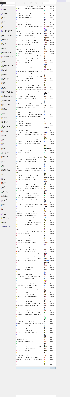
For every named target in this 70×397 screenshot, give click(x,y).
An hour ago (52, 10)
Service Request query (29, 78)
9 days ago (52, 298)
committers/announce (21, 118)
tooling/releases (20, 119)
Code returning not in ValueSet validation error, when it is (34, 85)
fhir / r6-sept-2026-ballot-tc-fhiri (31, 325)
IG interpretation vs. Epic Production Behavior (33, 249)
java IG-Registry (28, 146)
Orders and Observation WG (21, 76)
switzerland (19, 208)
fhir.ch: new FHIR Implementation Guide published (34, 359)
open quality (28, 173)
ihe (17, 287)
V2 (17, 37)
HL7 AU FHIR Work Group (30, 112)
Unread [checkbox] (34, 3)
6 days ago (52, 242)
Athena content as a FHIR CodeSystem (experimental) (34, 188)
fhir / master (28, 20)
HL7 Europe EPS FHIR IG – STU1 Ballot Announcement (34, 46)
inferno (18, 137)
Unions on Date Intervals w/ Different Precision (33, 222)
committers (19, 299)
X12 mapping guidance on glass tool (32, 296)
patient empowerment (21, 285)
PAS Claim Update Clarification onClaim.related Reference (34, 307)
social (18, 103)
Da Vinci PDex (19, 96)
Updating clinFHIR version (30, 13)
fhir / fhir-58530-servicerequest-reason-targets (33, 116)
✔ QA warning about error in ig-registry (32, 272)
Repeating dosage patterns (30, 251)
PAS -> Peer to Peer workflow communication (33, 29)
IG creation (19, 26)
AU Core (27, 298)
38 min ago (52, 6)
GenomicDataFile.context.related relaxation (33, 312)
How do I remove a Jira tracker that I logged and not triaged (34, 375)
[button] (1, 1)
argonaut (18, 73)
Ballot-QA (19, 375)
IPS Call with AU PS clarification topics (32, 274)
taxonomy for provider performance (32, 217)
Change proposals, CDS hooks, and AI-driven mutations (34, 58)
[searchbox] (53, 1)
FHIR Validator (19, 49)
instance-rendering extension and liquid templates (34, 87)
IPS (17, 19)
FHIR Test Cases (28, 128)
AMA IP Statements (29, 350)
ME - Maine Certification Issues (31, 98)
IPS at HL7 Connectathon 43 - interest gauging (33, 19)
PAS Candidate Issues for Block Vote (32, 247)
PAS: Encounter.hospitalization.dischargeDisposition (34, 8)
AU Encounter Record (29, 388)
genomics (18, 312)
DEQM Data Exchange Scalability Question (33, 155)
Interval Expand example (30, 94)
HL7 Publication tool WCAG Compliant (32, 236)
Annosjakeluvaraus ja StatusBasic (31, 213)
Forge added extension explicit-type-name (33, 303)
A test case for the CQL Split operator (32, 256)
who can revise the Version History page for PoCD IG (34, 393)
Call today (27, 154)
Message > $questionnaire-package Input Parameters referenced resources (27, 395)
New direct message (52, 395)
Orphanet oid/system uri (30, 280)
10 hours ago (52, 40)
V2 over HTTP (28, 69)
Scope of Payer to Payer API (30, 96)
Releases (27, 152)
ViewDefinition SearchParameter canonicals (33, 51)
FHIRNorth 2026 (28, 240)
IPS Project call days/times (30, 326)
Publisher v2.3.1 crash (29, 244)
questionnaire (19, 87)
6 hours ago (52, 26)
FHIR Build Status (29, 17)
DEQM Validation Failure (30, 294)
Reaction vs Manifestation (30, 28)
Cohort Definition (29, 220)
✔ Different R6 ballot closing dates (31, 382)
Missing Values (28, 44)
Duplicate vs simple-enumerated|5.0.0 (32, 366)
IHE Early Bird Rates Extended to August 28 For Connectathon (34, 245)
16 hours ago (52, 49)
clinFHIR (18, 13)
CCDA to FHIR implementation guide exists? (33, 199)
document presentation (30, 31)
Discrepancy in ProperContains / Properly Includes (34, 231)
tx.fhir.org (27, 118)
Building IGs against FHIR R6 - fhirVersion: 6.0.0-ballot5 (34, 157)
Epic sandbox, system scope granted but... (32, 148)
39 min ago (52, 8)
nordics (18, 290)
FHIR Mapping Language (21, 190)
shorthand (19, 182)
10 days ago (52, 317)
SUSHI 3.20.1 (28, 328)
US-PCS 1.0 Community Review (31, 191)
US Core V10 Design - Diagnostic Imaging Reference (34, 323)
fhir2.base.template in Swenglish (31, 107)
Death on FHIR (19, 98)
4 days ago (52, 191)
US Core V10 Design (29, 73)
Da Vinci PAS (19, 8)
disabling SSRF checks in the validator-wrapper (33, 49)
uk (17, 386)
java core (27, 121)
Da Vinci (18, 267)
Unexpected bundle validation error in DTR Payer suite (34, 137)
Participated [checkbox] (40, 3)
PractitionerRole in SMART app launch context (33, 47)
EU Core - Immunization (30, 177)
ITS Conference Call (29, 53)
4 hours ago (52, 17)
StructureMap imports (29, 341)
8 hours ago (52, 35)
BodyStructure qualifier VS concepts (32, 238)
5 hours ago (52, 22)
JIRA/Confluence (20, 353)
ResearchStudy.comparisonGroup (31, 299)
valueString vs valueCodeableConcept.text (33, 276)
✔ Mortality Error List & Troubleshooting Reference (34, 389)
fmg (18, 83)
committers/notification (21, 11)
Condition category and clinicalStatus (32, 197)
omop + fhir (19, 188)
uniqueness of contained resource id (32, 357)
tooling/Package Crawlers (21, 22)
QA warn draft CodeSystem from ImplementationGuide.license (34, 289)
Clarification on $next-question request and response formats (34, 134)
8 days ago (52, 265)
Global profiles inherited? (30, 337)
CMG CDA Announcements (21, 245)
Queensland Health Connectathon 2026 (32, 316)
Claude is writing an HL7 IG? (30, 368)
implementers (19, 24)
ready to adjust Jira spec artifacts (31, 332)
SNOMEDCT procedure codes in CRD (32, 10)
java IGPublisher (28, 123)
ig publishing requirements (21, 60)
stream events (28, 22)
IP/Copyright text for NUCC (30, 262)
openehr (18, 211)
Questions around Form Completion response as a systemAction (34, 377)
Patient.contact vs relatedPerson (31, 361)
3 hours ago (52, 13)
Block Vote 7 (28, 80)
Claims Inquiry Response (30, 267)
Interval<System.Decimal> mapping (32, 224)
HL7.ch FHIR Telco (29, 208)
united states (19, 292)
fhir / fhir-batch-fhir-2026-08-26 (31, 100)
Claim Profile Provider (29, 254)
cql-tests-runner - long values (31, 226)
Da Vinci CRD (19, 10)
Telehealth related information (31, 159)
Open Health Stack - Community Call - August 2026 (34, 103)
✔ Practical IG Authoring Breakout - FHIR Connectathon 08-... (34, 114)
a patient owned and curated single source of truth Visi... (34, 285)
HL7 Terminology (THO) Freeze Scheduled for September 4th (34, 263)
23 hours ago (52, 56)
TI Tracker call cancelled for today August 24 (33, 195)
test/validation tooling (30, 209)
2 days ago (52, 128)
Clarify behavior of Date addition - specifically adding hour (34, 55)
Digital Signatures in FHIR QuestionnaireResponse (34, 317)
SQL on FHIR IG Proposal (30, 278)
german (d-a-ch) (20, 40)
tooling (18, 186)
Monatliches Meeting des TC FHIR (31, 40)
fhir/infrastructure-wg (21, 31)
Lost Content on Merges (30, 373)
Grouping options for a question (31, 215)
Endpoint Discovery (20, 179)
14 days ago (52, 357)
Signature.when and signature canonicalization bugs (34, 314)
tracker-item (28, 15)
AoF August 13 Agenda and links (31, 380)
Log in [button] (61, 1)
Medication (19, 168)
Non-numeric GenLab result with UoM (32, 181)
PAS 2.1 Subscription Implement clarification (33, 33)
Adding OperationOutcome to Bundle (32, 200)
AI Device (27, 233)
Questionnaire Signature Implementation (33, 319)
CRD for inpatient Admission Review (32, 132)
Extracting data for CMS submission (32, 305)
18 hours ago (52, 51)
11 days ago (52, 346)
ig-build (27, 11)
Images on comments (29, 353)
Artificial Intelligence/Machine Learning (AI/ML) (21, 229)
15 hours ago (52, 46)
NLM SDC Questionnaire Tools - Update (32, 163)
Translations (28, 265)
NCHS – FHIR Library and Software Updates (33, 143)
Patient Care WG (20, 28)
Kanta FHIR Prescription (21, 213)
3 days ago (52, 150)
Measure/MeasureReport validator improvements (34, 218)
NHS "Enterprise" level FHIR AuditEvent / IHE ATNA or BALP (34, 386)
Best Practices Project (29, 206)
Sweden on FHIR (20, 107)
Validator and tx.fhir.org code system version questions (34, 170)
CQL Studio (28, 202)
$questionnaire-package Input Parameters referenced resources (34, 6)
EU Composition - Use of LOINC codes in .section (34, 109)
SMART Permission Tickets (30, 334)
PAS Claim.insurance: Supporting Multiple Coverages (34, 335)
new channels (28, 166)
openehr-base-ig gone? (30, 211)
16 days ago (52, 389)
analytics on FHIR (20, 51)
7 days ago (52, 245)
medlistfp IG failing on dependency (31, 310)
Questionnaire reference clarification (32, 42)
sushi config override (29, 182)
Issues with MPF (28, 150)
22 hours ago (52, 53)
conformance (19, 89)
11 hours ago (52, 42)
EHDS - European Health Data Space (21, 209)
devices (18, 101)
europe (18, 46)
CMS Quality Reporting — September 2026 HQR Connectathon (34, 352)
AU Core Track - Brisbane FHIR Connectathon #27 (34, 127)
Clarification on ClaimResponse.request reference (34, 204)
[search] (52, 1)
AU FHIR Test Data (29, 271)
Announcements (20, 82)
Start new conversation (43, 395)
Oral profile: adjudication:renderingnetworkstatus (34, 71)
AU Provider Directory (29, 110)
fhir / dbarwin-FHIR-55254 (30, 321)
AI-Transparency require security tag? (32, 242)
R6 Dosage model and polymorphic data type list (34, 168)
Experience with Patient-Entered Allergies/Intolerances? (34, 92)
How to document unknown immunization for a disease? (34, 26)
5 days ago (52, 220)
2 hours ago (52, 11)
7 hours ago (52, 28)
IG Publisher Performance (30, 301)
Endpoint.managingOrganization (31, 179)
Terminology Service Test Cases (21, 38)
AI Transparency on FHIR (21, 235)
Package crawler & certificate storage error (33, 283)
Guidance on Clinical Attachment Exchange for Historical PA (34, 281)
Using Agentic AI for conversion (31, 229)
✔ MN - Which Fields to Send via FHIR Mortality (33, 141)
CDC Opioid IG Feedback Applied (31, 83)
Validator (27, 119)
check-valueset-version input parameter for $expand (34, 346)
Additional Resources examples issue (32, 343)
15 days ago (52, 366)
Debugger (27, 339)
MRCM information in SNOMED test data (32, 38)
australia (18, 47)
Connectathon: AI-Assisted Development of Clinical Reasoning (34, 136)
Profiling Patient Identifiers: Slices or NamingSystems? (34, 89)
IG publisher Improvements (30, 348)
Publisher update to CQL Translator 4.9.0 (32, 186)
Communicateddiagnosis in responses (32, 371)
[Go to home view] (3, 1)
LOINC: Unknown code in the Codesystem (32, 193)
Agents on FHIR (19, 380)
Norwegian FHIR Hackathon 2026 (31, 290)
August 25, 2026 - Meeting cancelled (32, 175)
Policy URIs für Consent (30, 172)
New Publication (28, 82)
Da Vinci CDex (19, 74)
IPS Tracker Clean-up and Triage (31, 184)
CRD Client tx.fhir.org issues (30, 164)
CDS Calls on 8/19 (29, 330)
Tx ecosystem (28, 391)
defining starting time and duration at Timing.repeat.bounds (34, 308)
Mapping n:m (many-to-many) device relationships (34, 101)
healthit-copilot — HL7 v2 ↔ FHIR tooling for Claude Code (34, 370)
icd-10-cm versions (29, 65)
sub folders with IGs (29, 60)
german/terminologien (21, 172)
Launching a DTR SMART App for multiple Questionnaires (34, 91)
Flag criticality (28, 24)
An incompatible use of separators (31, 37)
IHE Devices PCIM (29, 287)
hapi (18, 105)
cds (17, 136)
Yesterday (51, 58)
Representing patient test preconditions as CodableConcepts (34, 76)
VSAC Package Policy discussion (31, 292)
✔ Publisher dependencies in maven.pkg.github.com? (34, 258)
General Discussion (29, 190)
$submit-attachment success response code (33, 74)
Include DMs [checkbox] (28, 3)
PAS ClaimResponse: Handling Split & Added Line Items (34, 379)
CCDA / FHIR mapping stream (21, 199)
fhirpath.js (19, 152)
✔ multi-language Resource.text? (31, 384)
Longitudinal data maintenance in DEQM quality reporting (34, 139)
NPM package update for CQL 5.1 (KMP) (32, 253)
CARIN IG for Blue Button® (21, 71)
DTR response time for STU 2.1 (31, 260)
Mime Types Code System (30, 35)
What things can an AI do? (30, 235)
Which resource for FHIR (30, 145)
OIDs (27, 364)
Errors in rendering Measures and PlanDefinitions (34, 362)
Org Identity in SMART (29, 269)
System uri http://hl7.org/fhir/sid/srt (32, 67)
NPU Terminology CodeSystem (31, 161)
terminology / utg (20, 263)
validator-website (29, 355)
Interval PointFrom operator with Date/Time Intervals (34, 227)
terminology (19, 35)
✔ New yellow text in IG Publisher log (32, 64)
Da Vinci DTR (19, 6)
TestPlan (27, 62)
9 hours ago (52, 38)
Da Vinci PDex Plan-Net (21, 150)
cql (17, 94)
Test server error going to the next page (32, 105)
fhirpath (18, 53)
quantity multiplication (30, 56)
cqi (17, 155)
